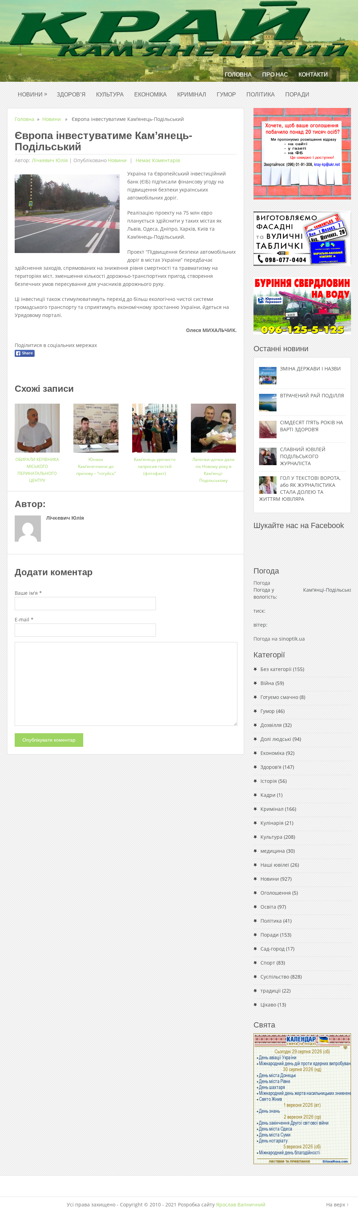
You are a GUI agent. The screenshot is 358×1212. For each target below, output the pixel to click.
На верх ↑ (337, 1204)
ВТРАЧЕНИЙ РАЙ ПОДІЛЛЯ (312, 395)
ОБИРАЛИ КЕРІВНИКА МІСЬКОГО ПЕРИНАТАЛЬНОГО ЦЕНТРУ (37, 469)
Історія (268, 781)
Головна (238, 75)
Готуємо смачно (279, 697)
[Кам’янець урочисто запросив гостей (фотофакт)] (154, 425)
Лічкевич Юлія (50, 160)
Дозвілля (271, 725)
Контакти (313, 75)
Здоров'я (270, 767)
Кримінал (191, 95)
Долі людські (275, 739)
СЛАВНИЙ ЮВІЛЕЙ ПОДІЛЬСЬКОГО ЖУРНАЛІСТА (302, 456)
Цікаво (268, 1004)
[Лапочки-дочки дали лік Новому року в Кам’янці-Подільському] (213, 425)
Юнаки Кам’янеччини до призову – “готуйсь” (96, 466)
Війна (267, 683)
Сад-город (272, 948)
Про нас (275, 75)
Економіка (150, 95)
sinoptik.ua (292, 638)
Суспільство (274, 976)
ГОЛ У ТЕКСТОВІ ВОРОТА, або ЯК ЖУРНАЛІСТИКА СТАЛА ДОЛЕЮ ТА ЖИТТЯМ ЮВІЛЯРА (300, 488)
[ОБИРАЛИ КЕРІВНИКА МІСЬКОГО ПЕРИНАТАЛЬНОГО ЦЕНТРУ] (37, 425)
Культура (110, 95)
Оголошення (275, 892)
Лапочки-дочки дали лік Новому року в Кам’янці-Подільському (213, 469)
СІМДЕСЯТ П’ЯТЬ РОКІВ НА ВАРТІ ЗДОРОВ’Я (311, 426)
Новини (32, 94)
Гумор (226, 95)
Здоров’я (71, 95)
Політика (260, 95)
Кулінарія (272, 823)
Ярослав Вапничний (240, 1204)
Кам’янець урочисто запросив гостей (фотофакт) (155, 466)
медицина (272, 850)
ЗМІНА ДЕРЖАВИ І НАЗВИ (310, 368)
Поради (297, 95)
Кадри (267, 795)
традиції (270, 990)
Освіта (268, 906)
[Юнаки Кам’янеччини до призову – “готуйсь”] (96, 425)
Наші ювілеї (274, 864)
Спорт (267, 962)
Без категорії (276, 669)
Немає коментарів (157, 160)
